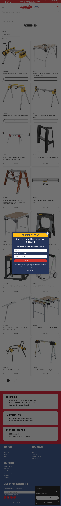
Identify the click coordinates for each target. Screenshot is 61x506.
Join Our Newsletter (30, 260)
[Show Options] (45, 256)
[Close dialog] (47, 233)
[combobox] (30, 256)
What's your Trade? (21, 253)
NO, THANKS (30, 270)
